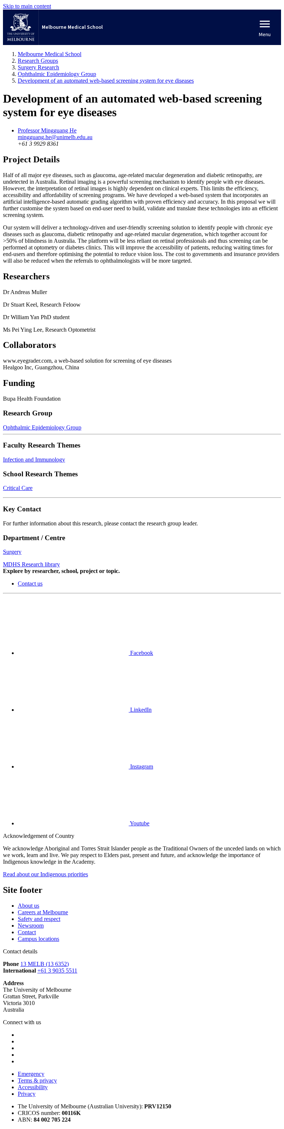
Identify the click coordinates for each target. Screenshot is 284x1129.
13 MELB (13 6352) (44, 964)
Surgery (12, 552)
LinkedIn (140, 710)
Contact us (30, 583)
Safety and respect (39, 919)
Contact (27, 932)
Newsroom (31, 925)
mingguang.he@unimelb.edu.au (55, 137)
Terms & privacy (37, 1080)
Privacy (27, 1094)
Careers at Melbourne (43, 912)
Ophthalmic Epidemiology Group (42, 427)
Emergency (31, 1074)
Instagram (141, 766)
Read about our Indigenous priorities (45, 874)
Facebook (141, 653)
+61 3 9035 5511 (57, 970)
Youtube (139, 823)
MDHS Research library (31, 564)
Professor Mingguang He (47, 130)
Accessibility (33, 1087)
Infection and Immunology (34, 459)
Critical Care (18, 488)
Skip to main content (27, 6)
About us (28, 905)
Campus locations (38, 939)
